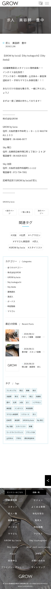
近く (27, 402)
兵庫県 (38, 396)
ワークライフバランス (15, 432)
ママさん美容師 (12, 414)
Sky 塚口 (40, 420)
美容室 (9, 408)
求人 (34, 414)
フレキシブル (11, 390)
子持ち (18, 438)
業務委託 (11, 291)
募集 (27, 390)
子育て (23, 396)
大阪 (21, 402)
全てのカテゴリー (15, 267)
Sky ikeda (11, 286)
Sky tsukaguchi (14, 282)
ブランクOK (30, 432)
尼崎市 (9, 420)
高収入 (10, 296)
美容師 (17, 420)
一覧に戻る (25, 212)
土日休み (10, 438)
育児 (16, 396)
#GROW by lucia (17, 247)
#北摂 (22, 235)
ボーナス (11, 301)
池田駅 (9, 396)
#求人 (35, 241)
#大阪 (13, 235)
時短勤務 (11, 306)
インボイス (19, 408)
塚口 (31, 396)
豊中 (8, 402)
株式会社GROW (14, 272)
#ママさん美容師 (21, 241)
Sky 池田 (10, 426)
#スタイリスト (35, 247)
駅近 (21, 390)
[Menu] (47, 3)
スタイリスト (21, 426)
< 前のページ (9, 212)
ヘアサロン (37, 402)
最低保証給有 (29, 438)
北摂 (14, 402)
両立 (34, 390)
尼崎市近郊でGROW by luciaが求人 (20, 180)
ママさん (11, 311)
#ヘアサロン (34, 235)
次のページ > (41, 212)
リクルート (25, 414)
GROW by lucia (8, 201)
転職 (30, 426)
